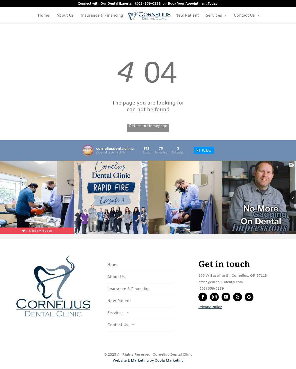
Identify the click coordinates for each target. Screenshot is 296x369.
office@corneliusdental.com (220, 282)
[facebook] (202, 298)
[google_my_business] (249, 298)
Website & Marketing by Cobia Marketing (148, 360)
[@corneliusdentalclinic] (87, 150)
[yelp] (237, 298)
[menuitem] (43, 15)
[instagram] (214, 298)
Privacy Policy (210, 307)
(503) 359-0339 (147, 3)
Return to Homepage (148, 126)
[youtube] (226, 298)
